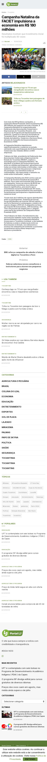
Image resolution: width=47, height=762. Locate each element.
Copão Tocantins (9, 492)
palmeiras (24, 506)
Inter (18, 502)
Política (6, 442)
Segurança (6, 320)
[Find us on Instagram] (2, 656)
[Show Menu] (3, 4)
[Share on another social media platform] (38, 77)
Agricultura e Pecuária (15, 381)
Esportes (7, 412)
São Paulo (32, 511)
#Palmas (6, 483)
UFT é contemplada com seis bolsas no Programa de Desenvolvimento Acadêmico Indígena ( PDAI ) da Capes (23, 536)
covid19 (33, 492)
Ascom (7, 41)
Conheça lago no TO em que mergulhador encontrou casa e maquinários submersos (26, 90)
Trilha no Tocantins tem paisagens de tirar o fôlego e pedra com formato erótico (29, 101)
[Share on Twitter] (24, 77)
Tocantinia (8, 458)
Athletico (6, 488)
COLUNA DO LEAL (11, 391)
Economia (7, 396)
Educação (7, 401)
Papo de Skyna (10, 437)
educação (15, 497)
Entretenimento (9, 336)
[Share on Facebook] (9, 77)
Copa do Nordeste (35, 488)
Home (4, 12)
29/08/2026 (18, 94)
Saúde (5, 448)
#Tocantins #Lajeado (19, 483)
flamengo (40, 497)
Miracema (7, 427)
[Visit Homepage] (12, 4)
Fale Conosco (21, 745)
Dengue (5, 497)
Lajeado (6, 422)
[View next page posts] (25, 112)
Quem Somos (6, 745)
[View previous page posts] (21, 112)
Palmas (6, 432)
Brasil (5, 386)
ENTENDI (30, 759)
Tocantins (11, 12)
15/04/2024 (18, 41)
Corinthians (23, 492)
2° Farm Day (34, 483)
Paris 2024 (35, 506)
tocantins (17, 515)
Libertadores (37, 502)
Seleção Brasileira (18, 511)
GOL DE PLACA (9, 417)
